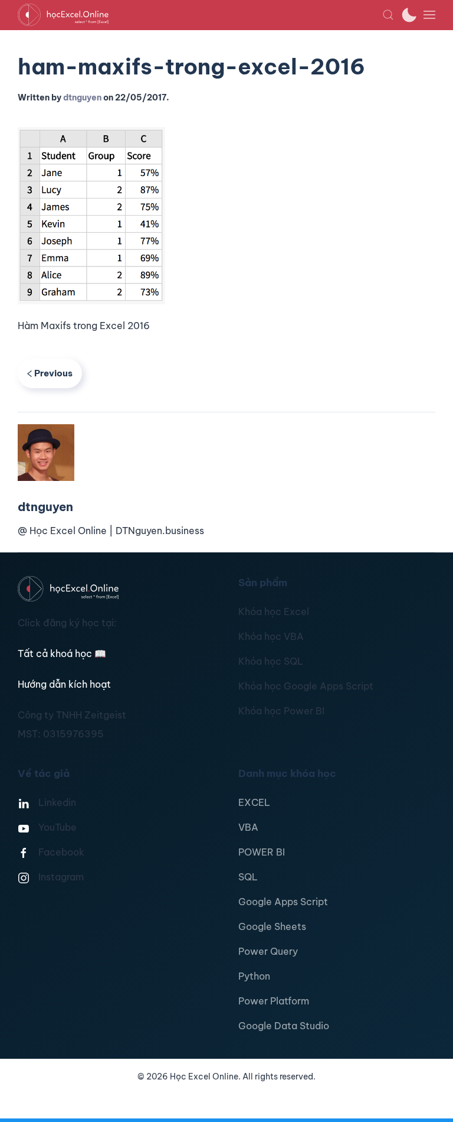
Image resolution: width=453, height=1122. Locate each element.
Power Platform (273, 1001)
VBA (248, 827)
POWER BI (261, 852)
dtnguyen (82, 97)
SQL (248, 877)
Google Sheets (272, 926)
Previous (53, 373)
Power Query (268, 951)
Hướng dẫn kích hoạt (64, 684)
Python (254, 976)
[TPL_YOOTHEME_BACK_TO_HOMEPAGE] (200, 15)
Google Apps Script (283, 902)
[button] (388, 15)
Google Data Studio (283, 1026)
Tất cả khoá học (62, 653)
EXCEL (254, 802)
